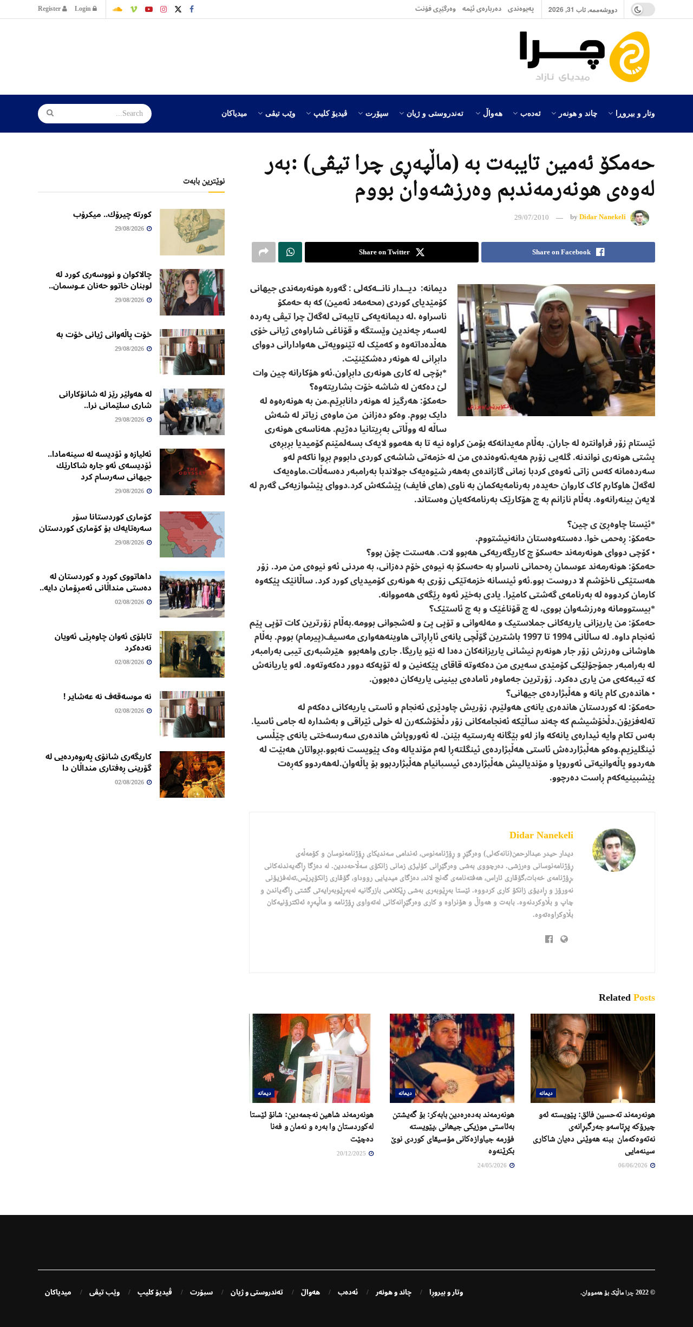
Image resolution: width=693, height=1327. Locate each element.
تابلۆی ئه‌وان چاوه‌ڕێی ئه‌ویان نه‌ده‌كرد (103, 642)
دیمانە (546, 1092)
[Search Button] (46, 113)
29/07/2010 (531, 217)
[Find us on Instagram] (163, 9)
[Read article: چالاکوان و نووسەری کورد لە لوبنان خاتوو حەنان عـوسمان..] (192, 292)
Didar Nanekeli (602, 217)
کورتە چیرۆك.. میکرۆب (112, 214)
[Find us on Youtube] (149, 9)
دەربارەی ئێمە (481, 9)
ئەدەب (530, 112)
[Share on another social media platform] (264, 252)
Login (84, 9)
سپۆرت (377, 112)
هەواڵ (492, 112)
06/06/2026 (633, 1165)
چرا (629, 1292)
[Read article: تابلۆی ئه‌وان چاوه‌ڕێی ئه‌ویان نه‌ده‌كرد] (192, 654)
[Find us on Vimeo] (134, 9)
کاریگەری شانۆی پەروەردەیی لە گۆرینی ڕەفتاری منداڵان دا (98, 762)
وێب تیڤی (280, 112)
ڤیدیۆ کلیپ (330, 112)
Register (50, 9)
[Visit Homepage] (587, 56)
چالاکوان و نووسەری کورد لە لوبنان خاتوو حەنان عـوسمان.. (100, 280)
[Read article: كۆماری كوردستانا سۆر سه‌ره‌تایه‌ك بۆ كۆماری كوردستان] (192, 534)
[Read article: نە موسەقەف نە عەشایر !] (192, 714)
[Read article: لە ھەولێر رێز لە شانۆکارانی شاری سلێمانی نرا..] (192, 412)
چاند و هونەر (578, 112)
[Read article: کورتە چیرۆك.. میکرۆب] (192, 232)
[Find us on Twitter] (178, 9)
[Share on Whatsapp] (290, 252)
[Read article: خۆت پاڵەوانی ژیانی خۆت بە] (192, 352)
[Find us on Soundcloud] (117, 9)
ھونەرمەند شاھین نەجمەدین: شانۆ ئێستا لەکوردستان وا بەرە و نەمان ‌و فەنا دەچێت (312, 1126)
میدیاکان (234, 112)
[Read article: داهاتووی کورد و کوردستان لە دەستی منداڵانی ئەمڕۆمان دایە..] (192, 594)
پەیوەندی (521, 9)
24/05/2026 (493, 1165)
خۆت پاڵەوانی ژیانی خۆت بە (104, 334)
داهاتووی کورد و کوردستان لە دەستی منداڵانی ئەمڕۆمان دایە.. (96, 582)
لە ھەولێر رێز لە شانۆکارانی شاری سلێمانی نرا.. (105, 399)
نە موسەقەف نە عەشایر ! (107, 696)
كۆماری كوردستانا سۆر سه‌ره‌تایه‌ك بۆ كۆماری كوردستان (95, 522)
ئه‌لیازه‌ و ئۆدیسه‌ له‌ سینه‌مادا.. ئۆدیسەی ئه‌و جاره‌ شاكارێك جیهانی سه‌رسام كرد (100, 465)
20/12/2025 (352, 1153)
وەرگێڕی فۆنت (435, 9)
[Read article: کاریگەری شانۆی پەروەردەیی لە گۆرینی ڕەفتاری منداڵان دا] (192, 774)
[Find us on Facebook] (191, 9)
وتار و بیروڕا (635, 112)
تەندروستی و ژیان (435, 112)
